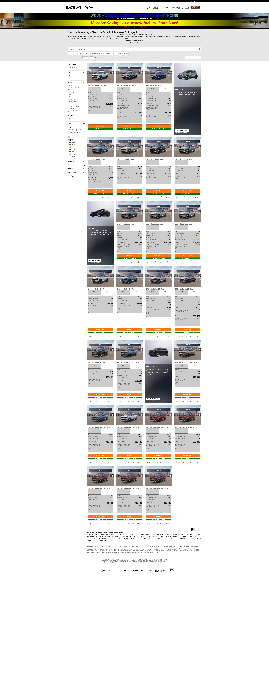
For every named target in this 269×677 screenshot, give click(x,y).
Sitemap (150, 572)
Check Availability (100, 126)
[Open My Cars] (203, 7)
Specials (168, 7)
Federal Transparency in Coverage (160, 573)
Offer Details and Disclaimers (181, 132)
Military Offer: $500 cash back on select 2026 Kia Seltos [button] (123, 117)
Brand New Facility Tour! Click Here (134, 27)
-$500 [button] (111, 106)
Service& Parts (178, 8)
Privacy (142, 572)
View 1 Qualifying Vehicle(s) (181, 131)
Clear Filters (98, 58)
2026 (70, 53)
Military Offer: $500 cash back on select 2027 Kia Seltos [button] (94, 108)
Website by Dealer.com (105, 572)
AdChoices (111, 572)
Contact (135, 572)
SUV (87, 53)
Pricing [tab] (94, 88)
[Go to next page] (199, 531)
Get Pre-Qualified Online (100, 129)
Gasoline (109, 53)
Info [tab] (107, 88)
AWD (81, 53)
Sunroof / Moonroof (97, 53)
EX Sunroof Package (121, 53)
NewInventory (148, 8)
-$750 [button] (140, 106)
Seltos (84, 58)
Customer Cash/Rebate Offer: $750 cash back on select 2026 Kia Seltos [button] (123, 107)
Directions (126, 572)
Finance (173, 7)
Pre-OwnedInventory (155, 8)
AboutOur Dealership (185, 8)
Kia (90, 58)
